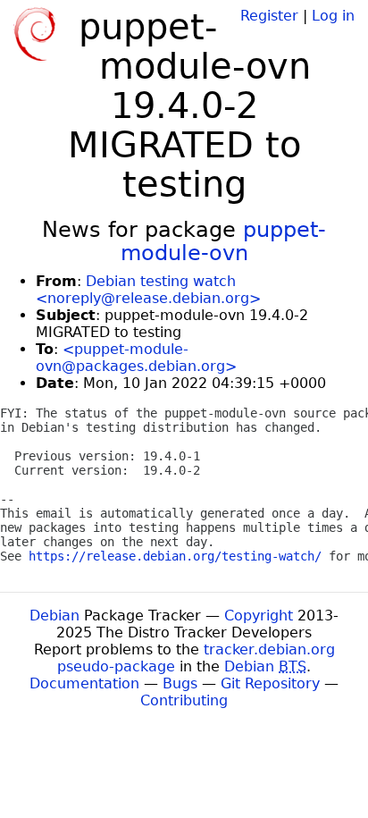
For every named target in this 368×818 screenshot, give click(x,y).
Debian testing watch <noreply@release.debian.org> (148, 290)
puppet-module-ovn (224, 241)
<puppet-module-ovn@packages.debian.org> (136, 358)
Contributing (184, 700)
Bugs (180, 683)
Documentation (84, 683)
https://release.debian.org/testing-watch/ (175, 556)
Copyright (258, 615)
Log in (333, 15)
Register (269, 15)
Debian (54, 615)
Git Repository (270, 683)
